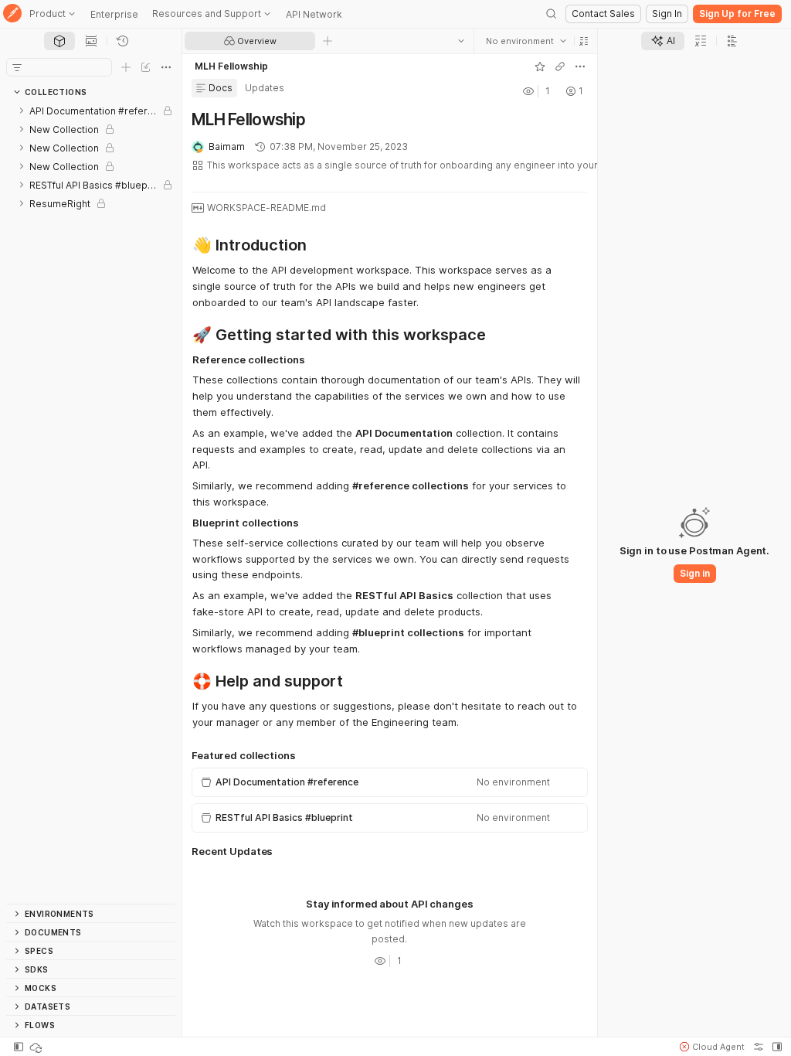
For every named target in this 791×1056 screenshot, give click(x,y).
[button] (584, 40)
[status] (37, 1046)
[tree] (90, 502)
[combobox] (526, 40)
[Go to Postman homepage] (12, 14)
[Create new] (126, 67)
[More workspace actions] (580, 66)
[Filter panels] (17, 67)
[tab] (59, 41)
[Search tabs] (461, 41)
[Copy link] (560, 66)
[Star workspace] (540, 66)
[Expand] (21, 110)
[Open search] (551, 14)
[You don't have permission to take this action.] (327, 41)
